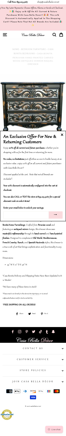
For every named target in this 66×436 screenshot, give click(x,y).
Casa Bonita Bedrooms (34, 51)
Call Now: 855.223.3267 (18, 2)
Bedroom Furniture (33, 49)
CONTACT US (33, 348)
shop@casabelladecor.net (48, 2)
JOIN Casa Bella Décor (33, 381)
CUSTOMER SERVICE (33, 359)
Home (15, 49)
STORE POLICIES (33, 370)
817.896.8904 (34, 294)
